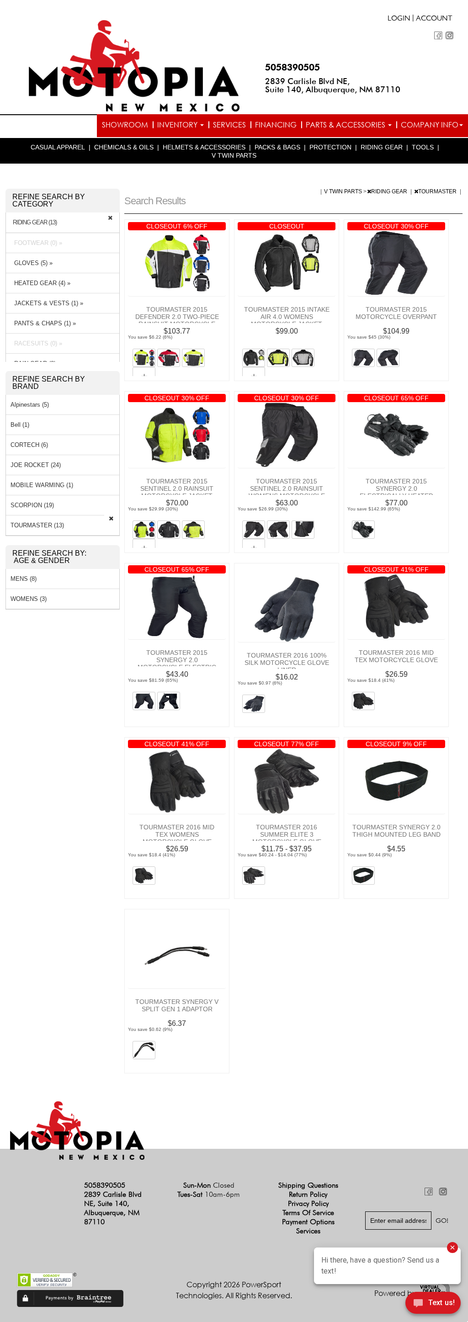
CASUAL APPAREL (58, 147)
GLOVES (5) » (32, 263)
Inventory (178, 124)
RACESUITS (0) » (36, 343)
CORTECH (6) (29, 444)
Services (229, 124)
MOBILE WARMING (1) (42, 485)
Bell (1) (20, 424)
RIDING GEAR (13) (35, 222)
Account (434, 19)
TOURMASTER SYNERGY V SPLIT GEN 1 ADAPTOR (176, 1005)
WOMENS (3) (29, 598)
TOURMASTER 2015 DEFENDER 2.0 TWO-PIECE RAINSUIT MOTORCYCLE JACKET (177, 320)
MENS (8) (24, 578)
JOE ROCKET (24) (36, 465)
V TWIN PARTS (234, 155)
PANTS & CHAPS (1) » (43, 323)
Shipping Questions (308, 1185)
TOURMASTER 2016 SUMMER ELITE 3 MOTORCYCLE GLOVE (286, 834)
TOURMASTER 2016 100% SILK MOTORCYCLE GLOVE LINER (287, 663)
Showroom (125, 124)
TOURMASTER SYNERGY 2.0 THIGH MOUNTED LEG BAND (396, 830)
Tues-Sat (208, 1194)
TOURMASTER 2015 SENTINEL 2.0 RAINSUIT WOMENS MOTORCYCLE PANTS (287, 492)
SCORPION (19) (32, 505)
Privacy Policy (308, 1203)
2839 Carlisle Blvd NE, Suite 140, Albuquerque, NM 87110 (332, 85)
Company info (429, 124)
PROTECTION (330, 147)
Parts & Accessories (346, 124)
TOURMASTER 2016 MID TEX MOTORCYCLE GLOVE (396, 656)
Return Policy (308, 1194)
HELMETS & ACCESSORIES (204, 147)
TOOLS (423, 147)
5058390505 (292, 67)
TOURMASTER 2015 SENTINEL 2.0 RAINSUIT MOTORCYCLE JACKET (176, 488)
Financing (276, 124)
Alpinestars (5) (30, 404)
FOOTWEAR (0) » (36, 242)
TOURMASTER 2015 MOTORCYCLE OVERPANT (396, 313)
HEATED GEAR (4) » (40, 283)
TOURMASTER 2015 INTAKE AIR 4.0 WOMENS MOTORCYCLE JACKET (287, 317)
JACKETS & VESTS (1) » (47, 303)
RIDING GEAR (382, 147)
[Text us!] (433, 1304)
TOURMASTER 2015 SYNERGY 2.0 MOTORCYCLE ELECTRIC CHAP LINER (177, 663)
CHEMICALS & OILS (124, 147)
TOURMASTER (438, 191)
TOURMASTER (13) (37, 525)
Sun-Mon (208, 1185)
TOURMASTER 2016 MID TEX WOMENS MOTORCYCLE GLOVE (176, 834)
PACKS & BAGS (277, 147)
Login (399, 19)
